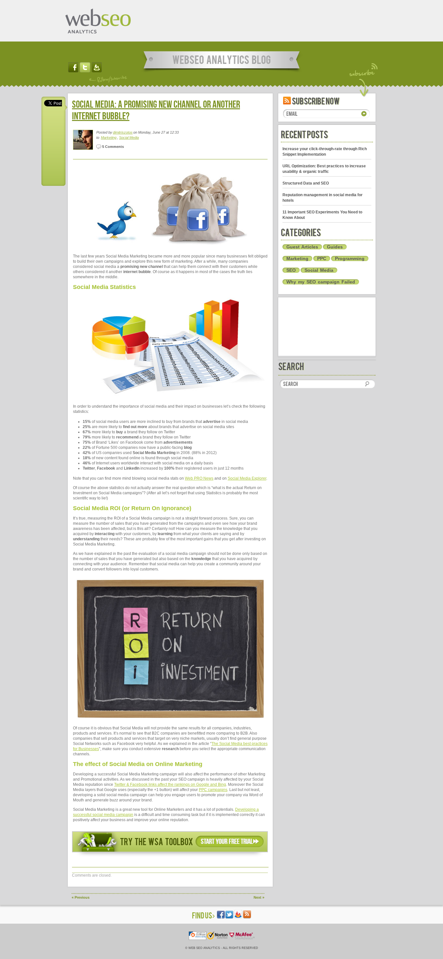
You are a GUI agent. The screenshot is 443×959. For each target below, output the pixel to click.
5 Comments (112, 147)
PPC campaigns (213, 789)
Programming (350, 258)
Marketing (108, 137)
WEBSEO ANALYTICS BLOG (221, 59)
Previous (81, 897)
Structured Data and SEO (305, 183)
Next (259, 897)
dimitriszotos (123, 132)
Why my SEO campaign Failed (320, 281)
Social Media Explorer (247, 478)
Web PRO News (199, 478)
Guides (335, 246)
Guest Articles (302, 246)
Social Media (129, 137)
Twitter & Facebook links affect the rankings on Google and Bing (170, 784)
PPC (321, 258)
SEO (291, 270)
